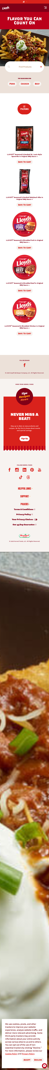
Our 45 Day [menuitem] (24, 524)
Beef (37, 84)
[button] (44, 1065)
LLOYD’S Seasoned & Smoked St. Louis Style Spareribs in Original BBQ (24, 155)
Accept (27, 1060)
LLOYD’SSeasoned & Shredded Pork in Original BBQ (24, 241)
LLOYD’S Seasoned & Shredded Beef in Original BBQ (24, 284)
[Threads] (28, 477)
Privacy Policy (28, 1053)
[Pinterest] (32, 470)
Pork (12, 84)
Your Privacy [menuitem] (22, 519)
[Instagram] (17, 470)
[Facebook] (24, 365)
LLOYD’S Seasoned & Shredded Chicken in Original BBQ (24, 327)
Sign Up (24, 438)
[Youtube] (40, 470)
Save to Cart (24, 162)
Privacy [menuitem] (23, 514)
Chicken (25, 84)
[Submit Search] (40, 67)
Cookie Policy (11, 1053)
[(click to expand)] (24, 2)
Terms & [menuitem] (24, 509)
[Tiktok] (21, 477)
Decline (38, 1060)
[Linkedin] (24, 470)
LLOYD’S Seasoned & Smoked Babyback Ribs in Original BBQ (24, 198)
